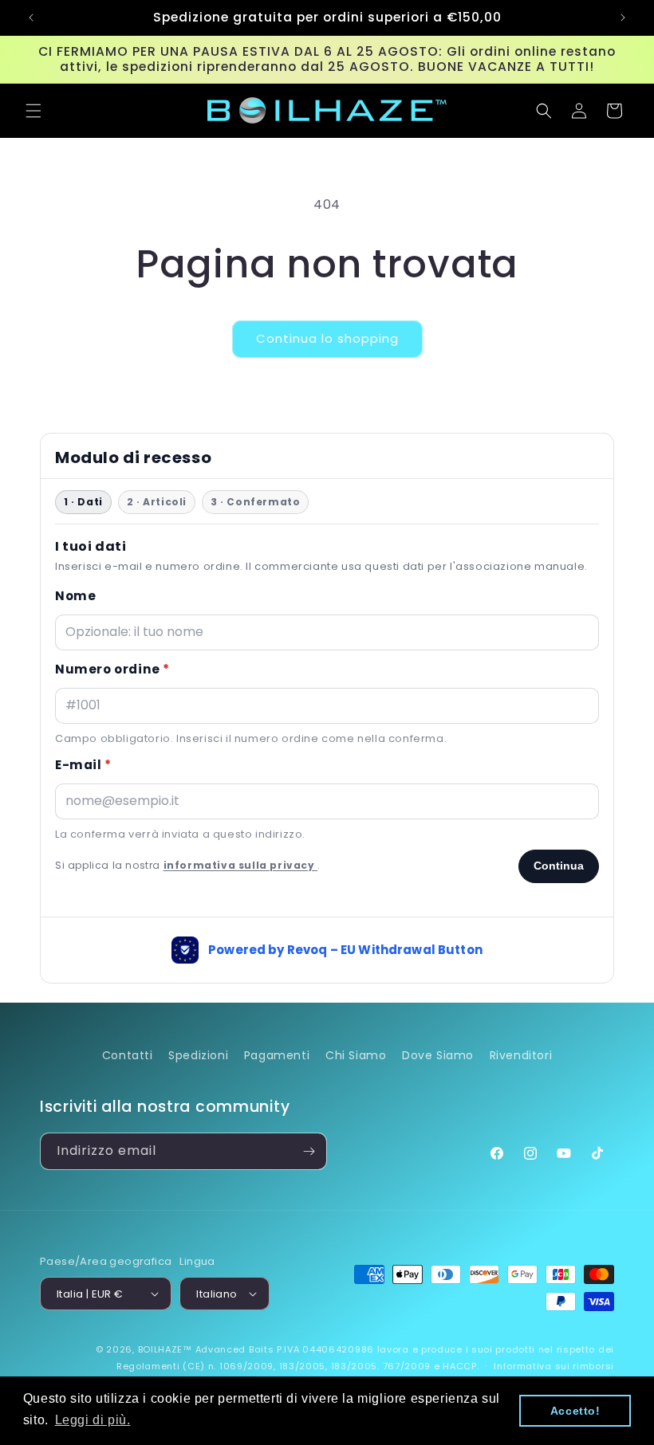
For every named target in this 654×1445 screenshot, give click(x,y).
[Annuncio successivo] (622, 17)
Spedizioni (198, 1055)
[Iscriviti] (308, 1151)
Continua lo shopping (327, 338)
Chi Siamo (355, 1055)
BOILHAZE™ (165, 1349)
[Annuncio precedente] (31, 17)
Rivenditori (521, 1055)
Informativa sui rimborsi (554, 1366)
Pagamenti (276, 1055)
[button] (33, 110)
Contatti (127, 1055)
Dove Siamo (438, 1055)
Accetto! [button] (575, 1410)
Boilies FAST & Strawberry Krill (177, 1436)
